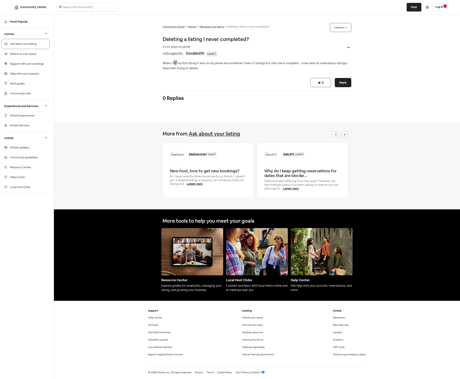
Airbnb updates (19, 147)
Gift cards (338, 347)
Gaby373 (288, 154)
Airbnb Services (19, 125)
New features (340, 325)
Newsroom (339, 317)
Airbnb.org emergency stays (349, 354)
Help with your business (24, 73)
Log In (439, 7)
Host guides (17, 83)
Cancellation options (160, 347)
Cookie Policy (224, 372)
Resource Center (20, 167)
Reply (343, 82)
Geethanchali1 (198, 154)
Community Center (174, 27)
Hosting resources (252, 332)
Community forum (252, 340)
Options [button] (339, 27)
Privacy (199, 372)
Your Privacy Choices (247, 372)
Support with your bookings (27, 64)
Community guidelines (24, 157)
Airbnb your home (252, 317)
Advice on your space (23, 54)
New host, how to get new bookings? (204, 170)
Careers (337, 332)
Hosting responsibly (253, 347)
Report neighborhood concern (165, 354)
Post (414, 7)
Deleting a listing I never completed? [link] (248, 27)
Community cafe (20, 93)
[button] (348, 48)
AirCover (153, 325)
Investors (338, 340)
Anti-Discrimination (159, 332)
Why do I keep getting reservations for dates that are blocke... (300, 173)
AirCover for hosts (252, 325)
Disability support (158, 340)
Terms (210, 372)
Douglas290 (195, 53)
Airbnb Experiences (22, 115)
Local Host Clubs (20, 187)
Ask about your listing (23, 44)
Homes (192, 27)
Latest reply (195, 184)
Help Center (17, 177)
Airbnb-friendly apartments (258, 354)
